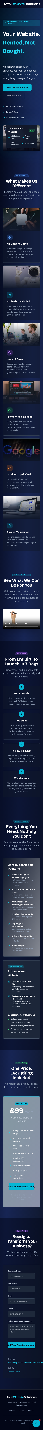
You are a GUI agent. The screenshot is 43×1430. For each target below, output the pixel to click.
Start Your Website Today (21, 1186)
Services (12, 1411)
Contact (30, 1411)
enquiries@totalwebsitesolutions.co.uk (25, 1363)
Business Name (14, 1271)
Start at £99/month (17, 87)
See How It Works (14, 96)
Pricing (21, 1411)
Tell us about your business (20, 1321)
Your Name (12, 1284)
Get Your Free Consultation (21, 1345)
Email (10, 1296)
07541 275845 (14, 1372)
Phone (10, 1309)
